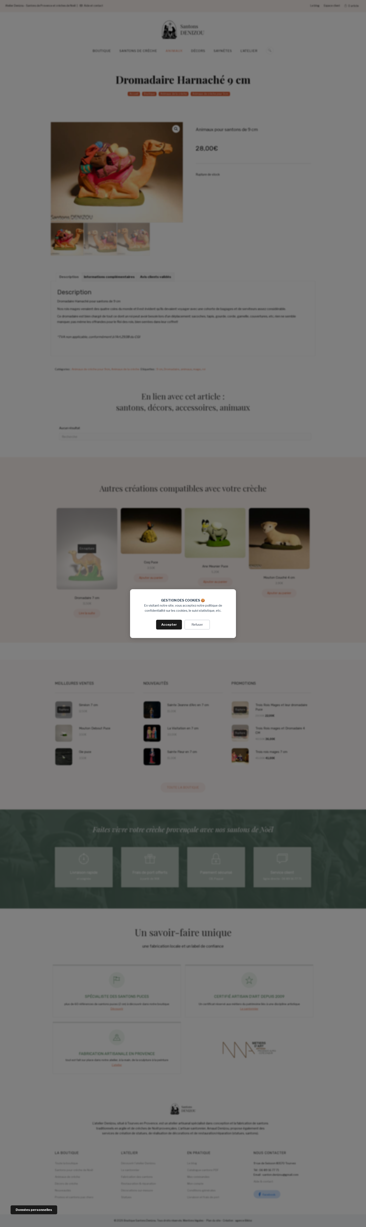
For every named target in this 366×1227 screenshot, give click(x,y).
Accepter (169, 625)
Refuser (197, 625)
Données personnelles (34, 1210)
